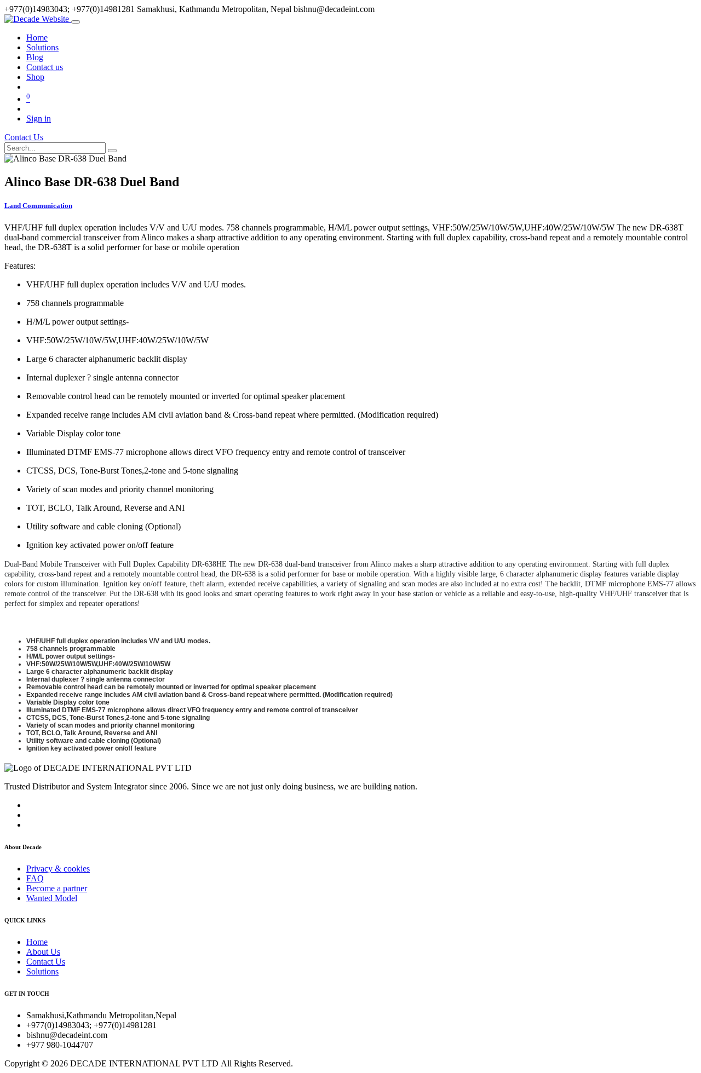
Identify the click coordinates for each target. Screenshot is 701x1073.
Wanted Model (51, 898)
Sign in (38, 118)
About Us (43, 951)
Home (37, 942)
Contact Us (23, 137)
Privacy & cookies (58, 868)
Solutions (42, 971)
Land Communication (38, 205)
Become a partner (56, 888)
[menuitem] (37, 37)
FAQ (35, 878)
